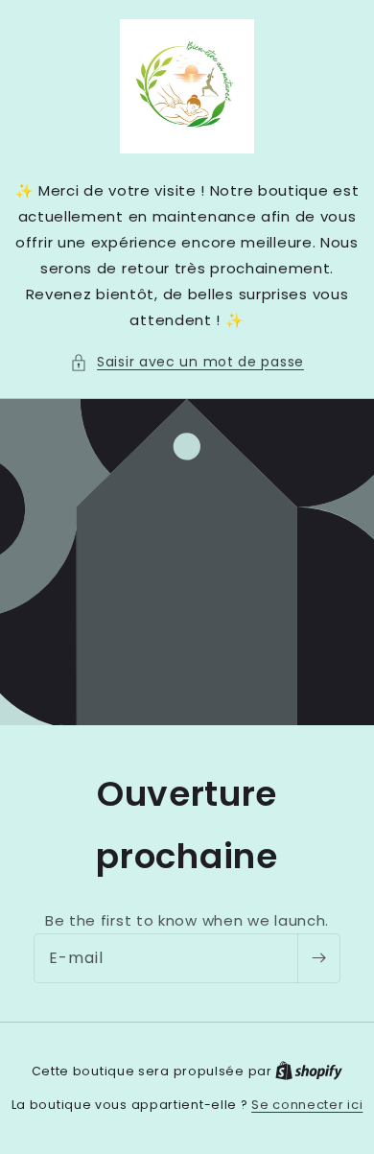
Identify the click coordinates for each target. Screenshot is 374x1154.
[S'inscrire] (318, 958)
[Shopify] (308, 1071)
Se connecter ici (306, 1104)
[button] (187, 362)
